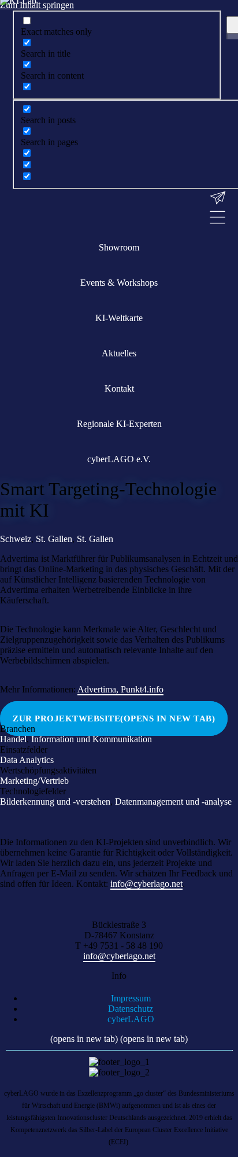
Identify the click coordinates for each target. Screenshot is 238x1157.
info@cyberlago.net (146, 884)
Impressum (131, 998)
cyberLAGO (130, 1019)
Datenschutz (130, 1009)
